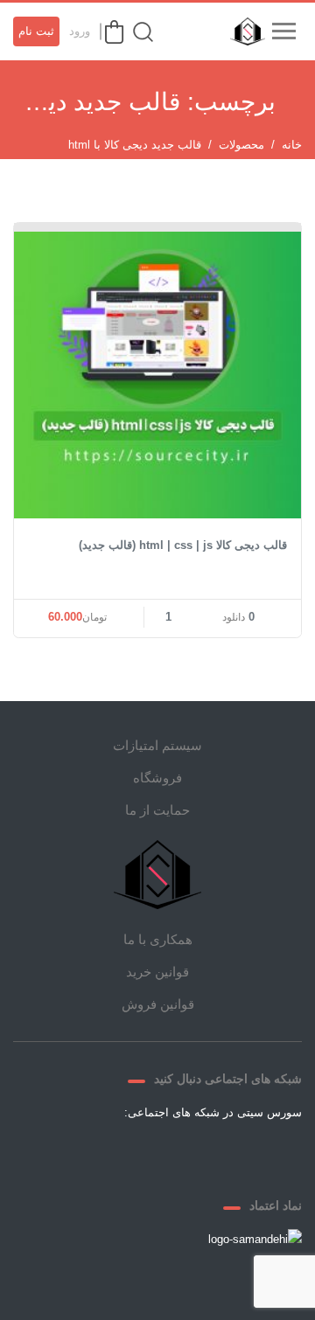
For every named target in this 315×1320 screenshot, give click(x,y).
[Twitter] (221, 1153)
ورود (79, 31)
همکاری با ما (157, 939)
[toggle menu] (283, 31)
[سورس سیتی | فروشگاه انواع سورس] (243, 31)
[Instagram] (137, 1153)
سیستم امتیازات (157, 745)
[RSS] (95, 1153)
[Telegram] (179, 1153)
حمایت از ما (157, 809)
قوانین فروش (158, 1004)
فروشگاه (157, 777)
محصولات (241, 144)
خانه (292, 144)
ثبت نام (36, 31)
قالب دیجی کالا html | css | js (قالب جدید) (183, 545)
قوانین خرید (157, 971)
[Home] (157, 874)
